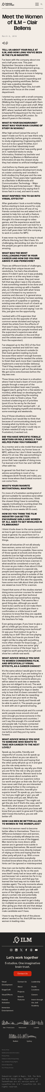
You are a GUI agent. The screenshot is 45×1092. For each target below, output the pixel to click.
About (20, 987)
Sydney (29, 1041)
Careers (34, 995)
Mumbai (15, 1041)
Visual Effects (7, 995)
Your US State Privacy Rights (10, 1062)
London (36, 1027)
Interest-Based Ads (7, 1065)
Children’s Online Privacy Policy (10, 1059)
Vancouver (22, 1027)
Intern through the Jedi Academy (37, 1002)
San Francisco (8, 1027)
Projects (21, 992)
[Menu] (37, 4)
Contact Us (23, 973)
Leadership (35, 982)
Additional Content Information (10, 1053)
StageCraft (6, 990)
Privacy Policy (5, 1056)
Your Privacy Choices (7, 1067)
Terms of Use (5, 1050)
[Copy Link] (6, 43)
